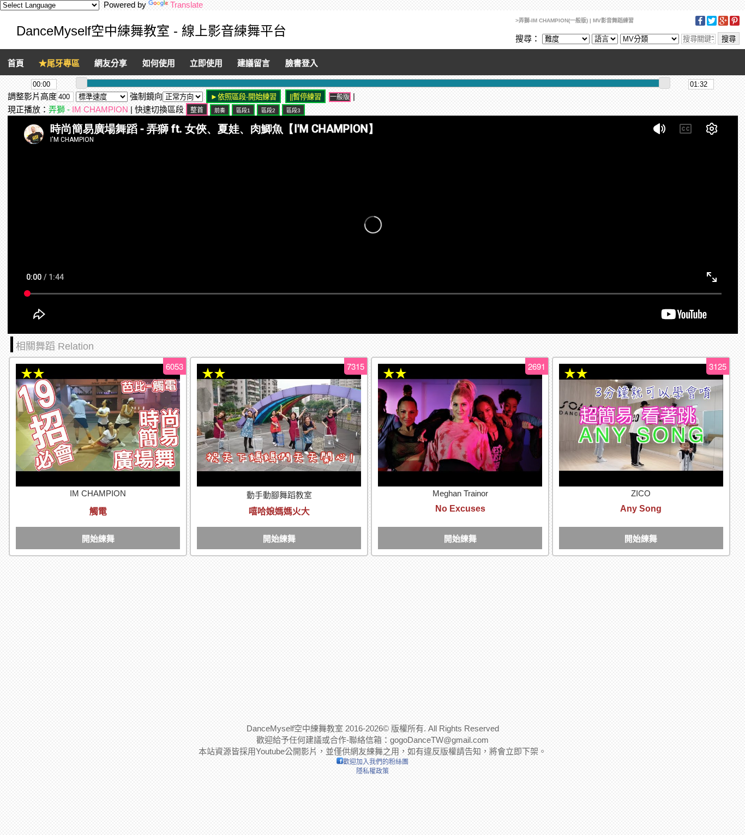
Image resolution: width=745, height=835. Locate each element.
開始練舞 (98, 538)
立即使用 (206, 63)
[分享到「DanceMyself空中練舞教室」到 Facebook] (700, 24)
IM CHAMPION (100, 109)
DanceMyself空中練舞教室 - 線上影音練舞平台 (151, 30)
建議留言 (253, 63)
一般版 (340, 97)
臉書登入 (301, 63)
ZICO (641, 493)
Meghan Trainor (460, 493)
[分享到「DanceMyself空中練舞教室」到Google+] (723, 24)
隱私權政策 (372, 771)
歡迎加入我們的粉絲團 (375, 762)
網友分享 (110, 63)
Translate (186, 4)
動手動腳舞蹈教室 (279, 495)
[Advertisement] (335, 634)
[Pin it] (735, 24)
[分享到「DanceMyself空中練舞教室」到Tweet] (712, 24)
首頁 (16, 63)
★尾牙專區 (59, 63)
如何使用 (158, 63)
